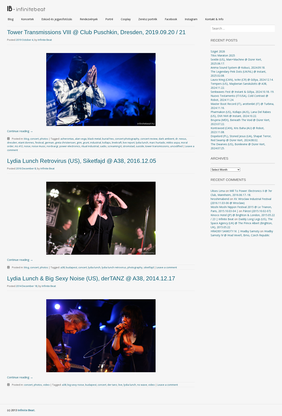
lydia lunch (142, 142)
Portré (109, 19)
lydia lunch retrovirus (114, 267)
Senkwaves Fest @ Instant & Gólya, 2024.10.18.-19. (242, 92)
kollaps (106, 142)
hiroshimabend (220, 199)
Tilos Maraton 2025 (223, 55)
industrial (95, 142)
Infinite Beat (45, 39)
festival (39, 142)
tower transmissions (157, 146)
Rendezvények (89, 19)
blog (26, 138)
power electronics (69, 146)
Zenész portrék (147, 19)
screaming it (115, 146)
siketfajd (149, 267)
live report (129, 142)
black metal (94, 138)
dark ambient (166, 138)
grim (79, 142)
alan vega (81, 138)
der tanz (112, 384)
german (49, 142)
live (120, 384)
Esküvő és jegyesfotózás (56, 19)
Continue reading (20, 131)
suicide (140, 146)
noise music (38, 146)
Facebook (171, 19)
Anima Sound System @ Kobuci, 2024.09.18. (238, 67)
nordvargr (52, 146)
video (46, 384)
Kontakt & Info (214, 19)
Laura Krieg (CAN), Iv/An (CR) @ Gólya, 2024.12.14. (242, 79)
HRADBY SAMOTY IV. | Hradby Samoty (235, 231)
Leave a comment (166, 267)
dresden (12, 142)
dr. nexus (180, 138)
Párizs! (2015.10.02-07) (257, 211)
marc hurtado (157, 142)
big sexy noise (75, 384)
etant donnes (26, 142)
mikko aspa (173, 142)
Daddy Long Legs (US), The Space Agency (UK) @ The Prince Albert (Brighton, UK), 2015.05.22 (242, 223)
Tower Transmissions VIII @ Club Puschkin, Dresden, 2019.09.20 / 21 (96, 32)
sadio (103, 146)
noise (27, 146)
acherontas (67, 138)
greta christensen (65, 142)
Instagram (191, 19)
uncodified (176, 146)
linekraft (117, 142)
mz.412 (19, 146)
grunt (86, 142)
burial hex (108, 138)
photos (44, 138)
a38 (62, 267)
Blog (10, 19)
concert (34, 138)
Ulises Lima (218, 191)
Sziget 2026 (218, 51)
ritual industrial (90, 146)
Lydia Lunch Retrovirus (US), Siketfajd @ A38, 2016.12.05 (81, 161)
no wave (142, 384)
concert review (148, 138)
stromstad (129, 146)
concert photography (127, 138)
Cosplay (126, 19)
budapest (71, 267)
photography (135, 267)
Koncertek (27, 19)
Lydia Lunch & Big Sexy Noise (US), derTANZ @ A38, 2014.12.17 (91, 278)
